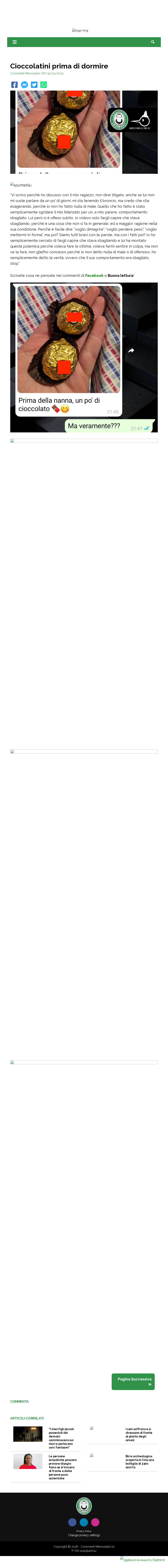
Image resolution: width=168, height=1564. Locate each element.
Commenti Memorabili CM (27, 73)
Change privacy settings (84, 1535)
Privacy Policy (84, 1531)
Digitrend (150, 1560)
